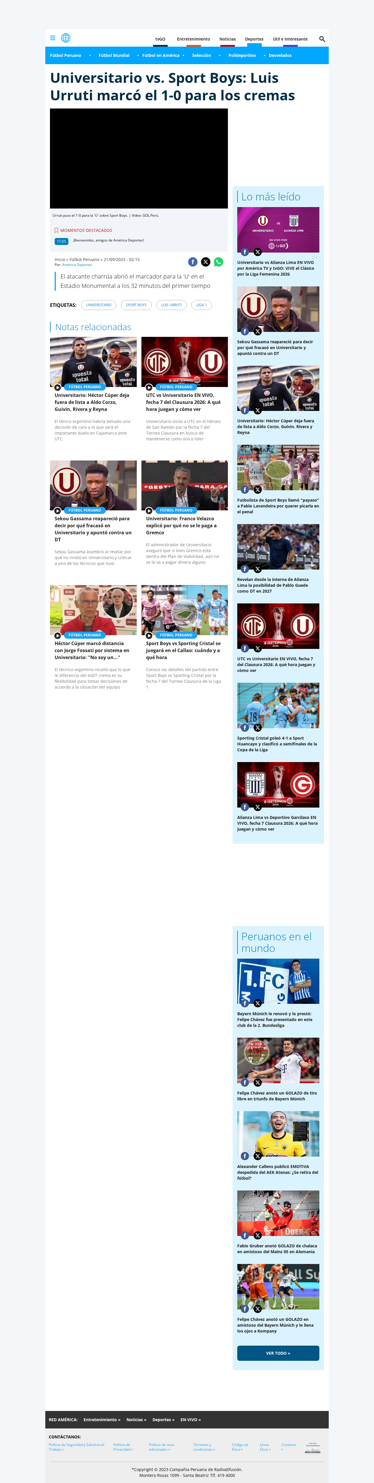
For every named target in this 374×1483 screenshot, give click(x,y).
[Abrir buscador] (322, 39)
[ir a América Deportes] (65, 38)
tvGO (160, 39)
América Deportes (77, 264)
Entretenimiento (193, 39)
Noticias (227, 39)
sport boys (136, 304)
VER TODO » (278, 1353)
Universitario (98, 304)
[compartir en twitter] (205, 262)
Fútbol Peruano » (86, 259)
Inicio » (61, 259)
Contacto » (288, 1447)
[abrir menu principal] (52, 38)
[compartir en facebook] (193, 262)
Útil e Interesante (290, 39)
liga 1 (201, 304)
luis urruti (171, 304)
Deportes (254, 39)
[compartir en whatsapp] (218, 262)
